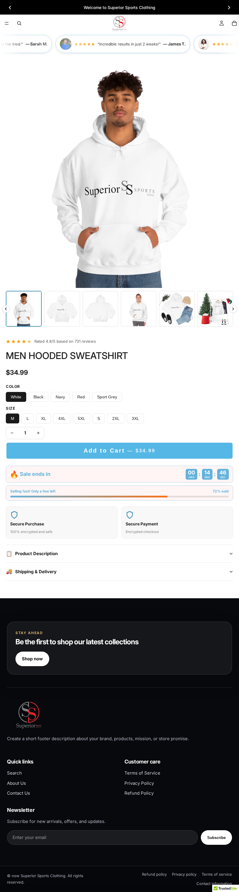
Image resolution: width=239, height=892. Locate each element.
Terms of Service (142, 773)
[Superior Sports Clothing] (119, 715)
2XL (115, 418)
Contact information (214, 883)
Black (38, 397)
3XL (135, 418)
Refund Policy (139, 793)
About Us (16, 783)
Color (13, 386)
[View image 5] (177, 309)
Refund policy (154, 874)
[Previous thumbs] (6, 309)
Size (10, 408)
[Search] (19, 23)
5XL (81, 418)
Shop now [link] (32, 658)
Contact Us (18, 793)
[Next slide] (229, 7)
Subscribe (216, 837)
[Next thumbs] (233, 309)
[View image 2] (62, 309)
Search (14, 773)
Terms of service (217, 874)
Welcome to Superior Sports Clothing (119, 7)
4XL (62, 418)
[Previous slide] (10, 7)
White (16, 397)
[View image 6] (215, 309)
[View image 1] (24, 309)
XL (43, 418)
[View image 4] (139, 309)
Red (81, 397)
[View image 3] (100, 309)
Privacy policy (184, 874)
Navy (60, 397)
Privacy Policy (139, 783)
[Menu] (6, 23)
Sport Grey (107, 397)
